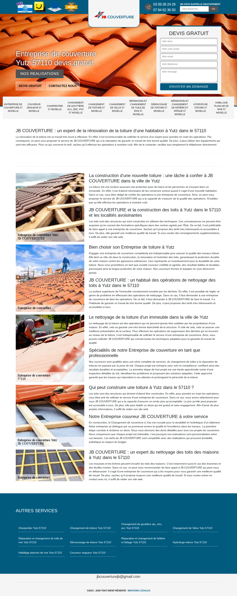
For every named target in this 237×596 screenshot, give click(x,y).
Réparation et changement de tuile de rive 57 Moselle (138, 108)
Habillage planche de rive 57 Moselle (221, 107)
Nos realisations (39, 74)
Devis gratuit (30, 85)
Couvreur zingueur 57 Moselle (34, 107)
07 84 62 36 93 (164, 10)
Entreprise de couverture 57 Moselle (13, 107)
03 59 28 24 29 (164, 4)
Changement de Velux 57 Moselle (117, 107)
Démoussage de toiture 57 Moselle (159, 107)
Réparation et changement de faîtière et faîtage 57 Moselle (179, 108)
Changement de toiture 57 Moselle (96, 107)
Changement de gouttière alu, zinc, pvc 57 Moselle (75, 107)
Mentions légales (139, 590)
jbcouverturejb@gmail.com (118, 576)
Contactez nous (63, 85)
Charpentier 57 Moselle (55, 108)
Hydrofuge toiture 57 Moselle (200, 107)
